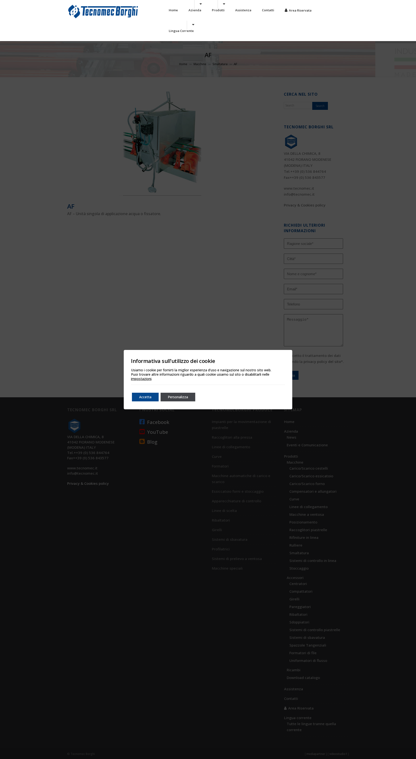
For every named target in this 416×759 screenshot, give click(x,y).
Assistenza (243, 10)
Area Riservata (300, 10)
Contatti (268, 10)
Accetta (145, 397)
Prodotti (218, 10)
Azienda (194, 10)
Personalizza (178, 397)
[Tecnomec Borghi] (103, 18)
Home (173, 10)
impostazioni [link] (141, 378)
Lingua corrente (181, 31)
